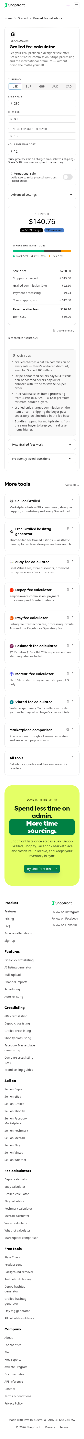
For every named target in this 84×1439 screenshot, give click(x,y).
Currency (15, 79)
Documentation (14, 1374)
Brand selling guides (18, 1070)
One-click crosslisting (19, 960)
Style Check (12, 1257)
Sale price (15, 96)
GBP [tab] (42, 86)
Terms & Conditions (17, 1396)
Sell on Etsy (12, 1145)
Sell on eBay (12, 1096)
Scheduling (12, 989)
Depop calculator (16, 1179)
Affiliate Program (16, 1367)
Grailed (23, 18)
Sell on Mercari (14, 1138)
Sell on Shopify (14, 1111)
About (8, 1338)
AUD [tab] (55, 86)
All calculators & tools (19, 1318)
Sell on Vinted (13, 1152)
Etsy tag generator (17, 1311)
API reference (13, 1381)
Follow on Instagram (66, 912)
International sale (23, 173)
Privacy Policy (13, 1403)
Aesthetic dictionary (18, 1279)
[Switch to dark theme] (68, 5)
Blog (7, 1352)
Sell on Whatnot (15, 1160)
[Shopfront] (14, 5)
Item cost (15, 112)
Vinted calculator (16, 1223)
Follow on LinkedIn (64, 925)
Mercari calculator (16, 1216)
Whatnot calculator (17, 1230)
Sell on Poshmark (16, 1130)
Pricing (9, 919)
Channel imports (15, 982)
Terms (64, 1427)
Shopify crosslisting (17, 1038)
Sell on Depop (13, 1089)
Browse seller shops (18, 933)
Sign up (9, 940)
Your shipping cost (22, 144)
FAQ (7, 926)
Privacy (50, 1427)
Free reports (12, 1359)
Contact (9, 1389)
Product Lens (13, 1264)
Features (10, 911)
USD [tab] (15, 86)
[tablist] (42, 86)
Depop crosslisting (17, 1023)
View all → (72, 485)
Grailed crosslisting (17, 1031)
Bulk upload (12, 975)
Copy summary (65, 330)
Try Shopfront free (39, 869)
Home (8, 18)
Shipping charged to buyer (27, 129)
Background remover (18, 1272)
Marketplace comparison (21, 1238)
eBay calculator (14, 1187)
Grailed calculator (16, 1194)
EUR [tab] (28, 86)
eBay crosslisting (16, 1016)
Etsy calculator (14, 1201)
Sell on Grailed (14, 1104)
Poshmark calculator (18, 1208)
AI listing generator (17, 967)
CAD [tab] (69, 86)
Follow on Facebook (65, 918)
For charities (12, 1345)
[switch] (68, 177)
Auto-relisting (13, 997)
